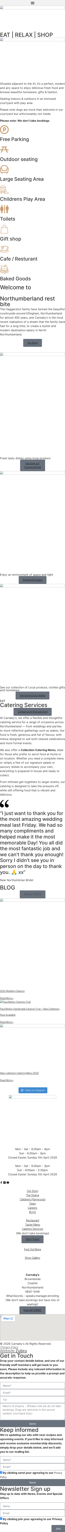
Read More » (6, 998)
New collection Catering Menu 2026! (19, 1073)
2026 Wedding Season (12, 991)
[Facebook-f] (1, 1182)
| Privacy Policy (9, 1347)
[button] (32, 3)
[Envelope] (8, 1182)
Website (13, 1350)
